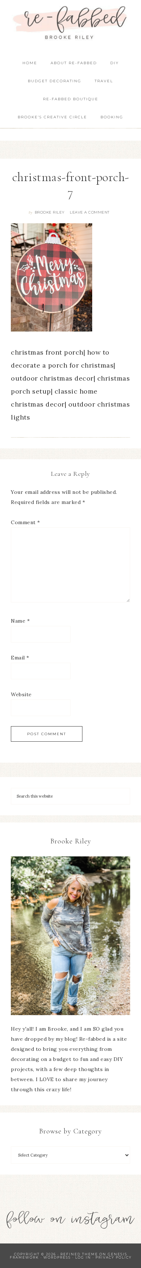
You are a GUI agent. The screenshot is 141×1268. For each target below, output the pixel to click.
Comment (25, 522)
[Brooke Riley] (70, 935)
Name (20, 621)
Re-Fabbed (70, 22)
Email (20, 657)
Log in (83, 1257)
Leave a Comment (90, 212)
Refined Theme (79, 1254)
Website (21, 694)
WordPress (57, 1257)
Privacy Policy (113, 1257)
